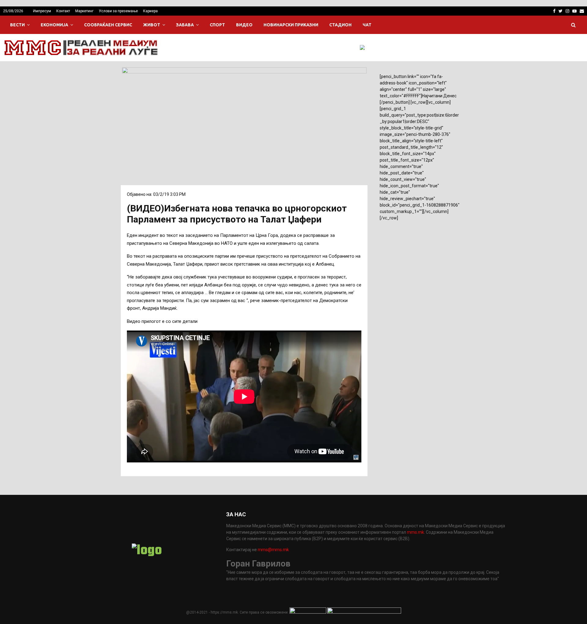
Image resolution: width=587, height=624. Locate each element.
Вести (17, 24)
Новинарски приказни (291, 24)
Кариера (150, 11)
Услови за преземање (118, 11)
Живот (151, 24)
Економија (54, 24)
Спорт (217, 24)
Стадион (340, 24)
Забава (185, 24)
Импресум (42, 11)
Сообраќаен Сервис (108, 24)
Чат (367, 24)
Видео (244, 24)
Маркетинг (84, 11)
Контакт (63, 11)
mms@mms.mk (273, 549)
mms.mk (415, 532)
